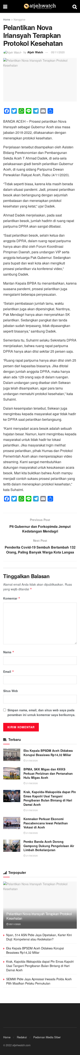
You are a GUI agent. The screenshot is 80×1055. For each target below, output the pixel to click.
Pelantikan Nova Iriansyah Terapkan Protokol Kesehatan (39, 916)
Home (6, 19)
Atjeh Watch (35, 52)
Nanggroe (19, 19)
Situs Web (10, 691)
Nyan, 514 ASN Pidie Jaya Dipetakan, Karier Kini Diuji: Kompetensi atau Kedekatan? (39, 937)
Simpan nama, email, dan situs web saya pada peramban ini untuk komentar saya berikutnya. (41, 712)
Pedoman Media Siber (47, 1037)
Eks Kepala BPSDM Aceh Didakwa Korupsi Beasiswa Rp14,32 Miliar (48, 752)
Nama (8, 652)
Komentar (11, 598)
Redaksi (22, 1037)
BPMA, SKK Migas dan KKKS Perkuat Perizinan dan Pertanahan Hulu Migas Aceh (48, 773)
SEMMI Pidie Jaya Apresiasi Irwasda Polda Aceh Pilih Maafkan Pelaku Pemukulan (39, 981)
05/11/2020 (58, 52)
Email (8, 671)
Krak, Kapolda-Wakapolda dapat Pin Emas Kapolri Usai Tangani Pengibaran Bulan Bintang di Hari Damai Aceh (49, 798)
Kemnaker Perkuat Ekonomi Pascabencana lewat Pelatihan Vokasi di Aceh (45, 823)
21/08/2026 (32, 760)
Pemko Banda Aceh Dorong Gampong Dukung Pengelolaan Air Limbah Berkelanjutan (48, 845)
